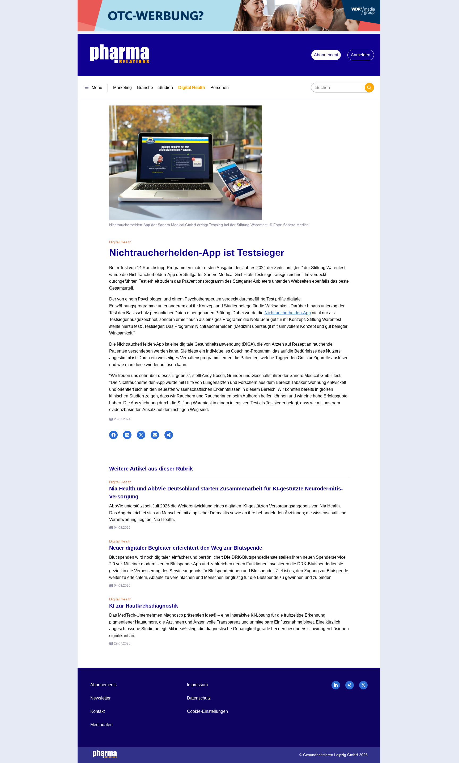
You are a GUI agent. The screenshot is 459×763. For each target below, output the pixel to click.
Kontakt (97, 711)
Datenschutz (199, 698)
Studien (165, 87)
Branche (145, 87)
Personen (219, 87)
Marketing (122, 87)
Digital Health (191, 87)
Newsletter (100, 698)
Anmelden (360, 55)
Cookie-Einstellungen (207, 711)
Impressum (197, 685)
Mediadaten (101, 724)
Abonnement (326, 55)
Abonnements (103, 685)
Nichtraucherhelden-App (288, 313)
